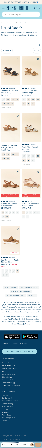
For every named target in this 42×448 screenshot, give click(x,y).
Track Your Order (8, 380)
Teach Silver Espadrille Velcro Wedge (30, 148)
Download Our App (8, 382)
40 (3, 104)
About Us (5, 395)
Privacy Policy (7, 435)
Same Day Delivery (8, 374)
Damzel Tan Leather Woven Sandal (9, 205)
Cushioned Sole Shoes (21, 292)
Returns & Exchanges (9, 368)
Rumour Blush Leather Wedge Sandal (30, 205)
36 (3, 99)
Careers (4, 420)
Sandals (16, 23)
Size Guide (5, 412)
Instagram (23, 344)
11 (3, 217)
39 (17, 99)
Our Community (7, 398)
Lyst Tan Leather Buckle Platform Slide (10, 261)
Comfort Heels (10, 288)
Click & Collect (7, 377)
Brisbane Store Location (10, 401)
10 (17, 212)
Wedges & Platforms (15, 295)
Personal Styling (7, 403)
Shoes (9, 23)
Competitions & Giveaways (11, 385)
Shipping (5, 371)
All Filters (6, 50)
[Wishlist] (39, 7)
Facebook (15, 344)
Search (4, 15)
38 (13, 99)
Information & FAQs (8, 366)
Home (3, 23)
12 (7, 217)
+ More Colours (6, 107)
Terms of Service (20, 435)
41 (8, 104)
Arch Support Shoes (29, 288)
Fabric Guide (6, 415)
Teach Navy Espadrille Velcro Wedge (9, 92)
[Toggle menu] (3, 8)
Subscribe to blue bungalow (19, 351)
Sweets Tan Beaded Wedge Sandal (9, 146)
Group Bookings (7, 406)
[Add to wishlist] (17, 59)
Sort (35, 50)
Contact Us (5, 363)
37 (8, 99)
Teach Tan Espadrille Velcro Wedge (29, 92)
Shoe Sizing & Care (8, 418)
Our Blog (5, 409)
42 (12, 104)
